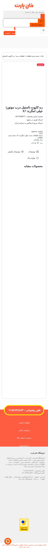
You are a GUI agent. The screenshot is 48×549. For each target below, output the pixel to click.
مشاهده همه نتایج (37, 25)
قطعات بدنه (20, 56)
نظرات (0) (31, 158)
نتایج (41, 21)
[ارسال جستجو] (43, 16)
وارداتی (36, 140)
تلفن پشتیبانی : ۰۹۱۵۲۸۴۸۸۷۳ (24, 410)
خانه (42, 56)
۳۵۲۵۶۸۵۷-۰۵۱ (27, 473)
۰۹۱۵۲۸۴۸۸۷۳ (27, 471)
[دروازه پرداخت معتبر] (24, 530)
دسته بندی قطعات (32, 56)
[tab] (34, 152)
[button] (24, 221)
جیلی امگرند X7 (22, 135)
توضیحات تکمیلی (14, 152)
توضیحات (31, 152)
